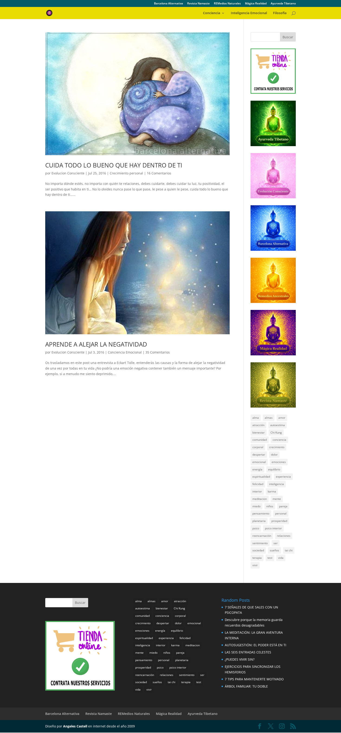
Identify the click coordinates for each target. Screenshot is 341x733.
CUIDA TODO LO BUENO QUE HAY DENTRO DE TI (113, 165)
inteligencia (276, 484)
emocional (259, 462)
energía (257, 469)
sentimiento (260, 543)
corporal (257, 447)
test (269, 558)
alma (255, 418)
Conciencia (211, 13)
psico (255, 528)
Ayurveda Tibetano (283, 3)
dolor (274, 455)
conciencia (279, 440)
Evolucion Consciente (67, 173)
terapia (257, 558)
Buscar (288, 37)
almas (269, 418)
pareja (283, 506)
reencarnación (261, 536)
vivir (255, 565)
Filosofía (279, 13)
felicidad (257, 484)
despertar (258, 455)
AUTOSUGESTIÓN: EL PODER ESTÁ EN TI (255, 645)
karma (272, 491)
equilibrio (274, 469)
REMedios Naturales (227, 3)
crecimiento (276, 447)
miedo (256, 506)
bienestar (258, 432)
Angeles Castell (75, 726)
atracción (258, 425)
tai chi (289, 550)
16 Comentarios (159, 173)
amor (281, 418)
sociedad (258, 550)
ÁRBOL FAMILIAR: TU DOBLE (246, 686)
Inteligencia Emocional (249, 13)
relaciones (283, 536)
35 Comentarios (157, 352)
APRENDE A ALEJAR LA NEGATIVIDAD (96, 344)
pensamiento (260, 513)
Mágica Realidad (256, 3)
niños (269, 506)
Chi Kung (276, 432)
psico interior (273, 528)
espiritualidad (261, 477)
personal (280, 513)
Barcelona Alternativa (168, 3)
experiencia (283, 477)
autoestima (277, 425)
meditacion (259, 499)
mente (277, 499)
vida (280, 558)
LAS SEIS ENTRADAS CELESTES (248, 652)
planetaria (259, 521)
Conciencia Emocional (125, 352)
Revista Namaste (198, 3)
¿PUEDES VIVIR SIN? (239, 659)
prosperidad (279, 521)
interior (257, 491)
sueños (274, 550)
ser (275, 543)
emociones (279, 462)
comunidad (259, 440)
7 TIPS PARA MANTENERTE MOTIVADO (254, 679)
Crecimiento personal (126, 173)
